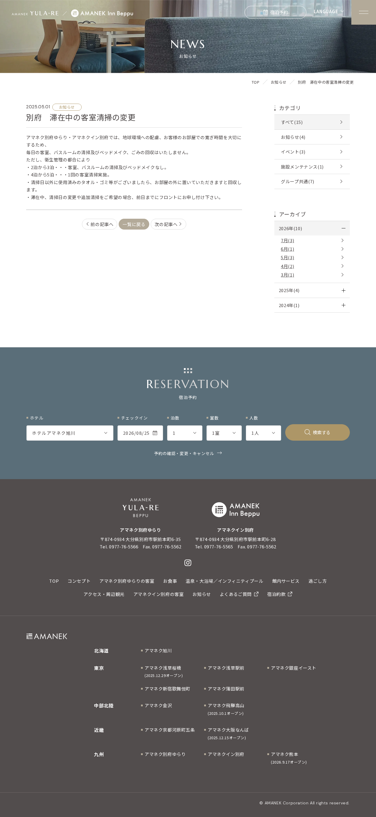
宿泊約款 (276, 594)
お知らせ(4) (293, 137)
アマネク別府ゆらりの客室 (126, 581)
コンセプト (79, 581)
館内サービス (286, 581)
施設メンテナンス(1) (302, 167)
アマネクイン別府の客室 (158, 594)
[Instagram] (188, 562)
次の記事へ (166, 224)
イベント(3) (293, 152)
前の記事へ (101, 224)
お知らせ (201, 594)
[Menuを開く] (363, 12)
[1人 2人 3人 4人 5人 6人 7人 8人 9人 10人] (263, 433)
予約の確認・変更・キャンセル (184, 453)
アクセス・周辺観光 (103, 594)
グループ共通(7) (297, 181)
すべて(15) (292, 122)
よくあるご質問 (236, 594)
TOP (54, 581)
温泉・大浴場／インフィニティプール (224, 581)
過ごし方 (317, 581)
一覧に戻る (133, 224)
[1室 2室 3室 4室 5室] (224, 433)
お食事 (170, 581)
